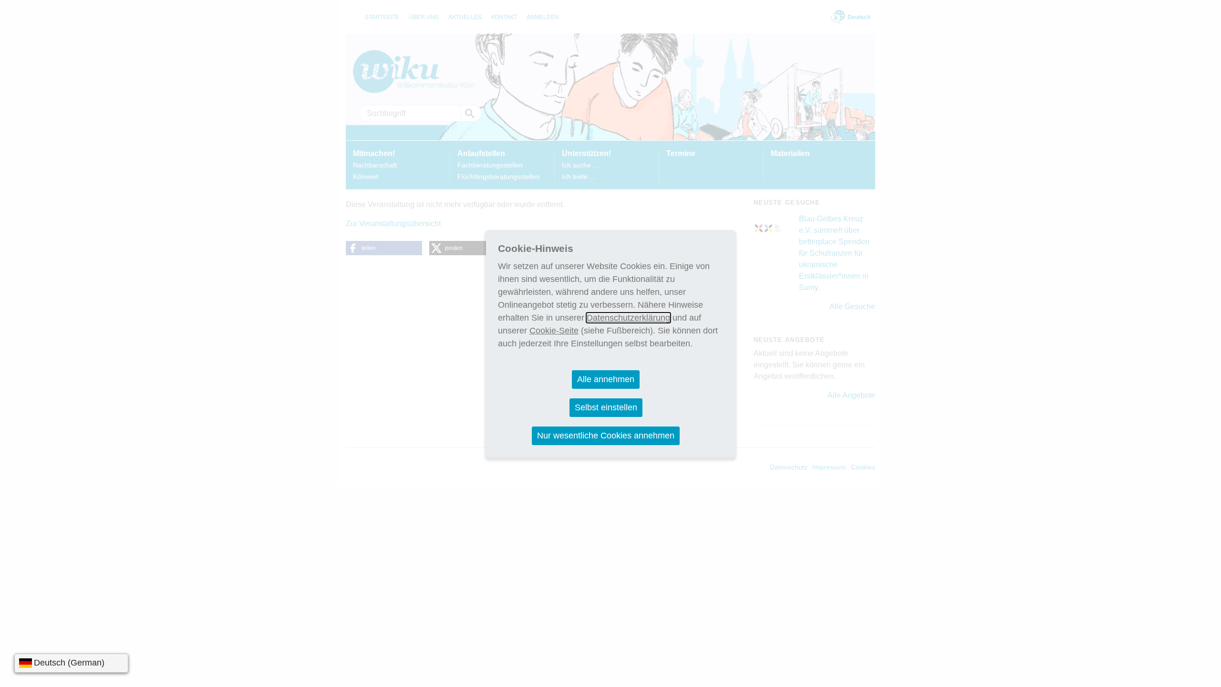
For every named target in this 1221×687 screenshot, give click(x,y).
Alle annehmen (605, 379)
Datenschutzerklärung (628, 318)
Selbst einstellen (606, 407)
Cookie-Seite (554, 330)
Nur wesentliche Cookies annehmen (605, 435)
